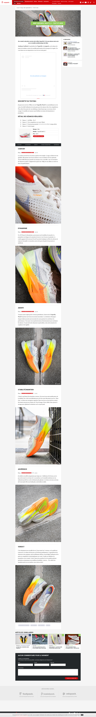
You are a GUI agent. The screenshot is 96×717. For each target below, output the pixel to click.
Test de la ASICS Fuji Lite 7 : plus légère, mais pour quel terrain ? (39, 648)
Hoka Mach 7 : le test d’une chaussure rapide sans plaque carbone (74, 55)
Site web (52, 662)
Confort (19, 144)
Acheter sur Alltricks (38, 136)
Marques (19, 3)
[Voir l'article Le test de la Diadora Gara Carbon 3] (23, 639)
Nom (19, 662)
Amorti (36, 144)
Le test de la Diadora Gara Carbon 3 (73, 43)
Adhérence (56, 144)
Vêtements (40, 1)
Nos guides (54, 3)
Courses (59, 3)
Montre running (64, 1)
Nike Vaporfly (41, 625)
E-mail (35, 662)
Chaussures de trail (29, 1)
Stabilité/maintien (45, 144)
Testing (21, 7)
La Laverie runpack (56, 1)
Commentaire (21, 667)
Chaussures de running (18, 1)
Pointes (35, 1)
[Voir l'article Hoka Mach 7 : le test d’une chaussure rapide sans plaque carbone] (56, 639)
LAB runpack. (71, 1)
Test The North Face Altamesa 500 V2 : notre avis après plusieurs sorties (74, 48)
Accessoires (46, 1)
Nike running (34, 625)
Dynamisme (27, 144)
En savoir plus (76, 715)
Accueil (18, 7)
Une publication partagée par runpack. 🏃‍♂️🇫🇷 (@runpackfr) (38, 95)
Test (15, 3)
